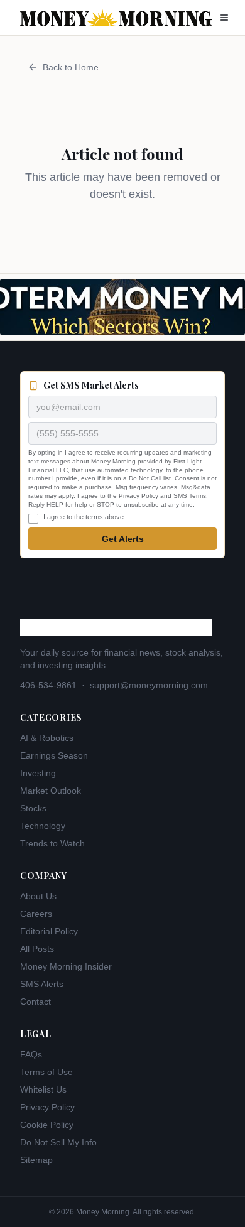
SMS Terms (189, 495)
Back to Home (71, 67)
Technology (42, 826)
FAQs (31, 1054)
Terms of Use (46, 1072)
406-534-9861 (48, 685)
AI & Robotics (47, 738)
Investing (38, 773)
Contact (35, 1002)
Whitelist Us (43, 1089)
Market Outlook (50, 791)
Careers (36, 914)
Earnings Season (54, 755)
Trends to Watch (52, 843)
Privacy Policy (138, 495)
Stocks (33, 808)
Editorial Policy (49, 931)
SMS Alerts (41, 984)
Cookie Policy (47, 1125)
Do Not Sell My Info (58, 1142)
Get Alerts (123, 539)
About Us (38, 896)
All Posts (37, 949)
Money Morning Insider (66, 966)
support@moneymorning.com (149, 685)
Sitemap (36, 1160)
